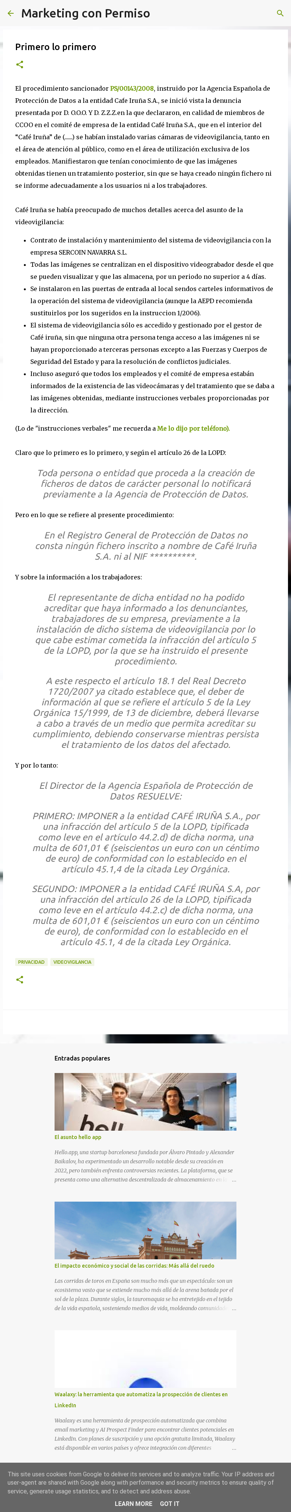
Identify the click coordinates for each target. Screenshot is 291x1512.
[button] (19, 65)
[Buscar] (161, 13)
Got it (170, 1503)
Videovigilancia (72, 962)
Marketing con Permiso (85, 13)
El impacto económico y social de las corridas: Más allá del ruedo (134, 1266)
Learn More (133, 1503)
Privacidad (31, 962)
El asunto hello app (78, 1137)
